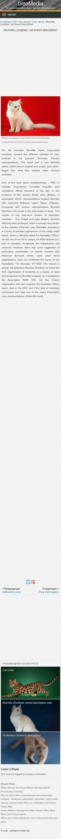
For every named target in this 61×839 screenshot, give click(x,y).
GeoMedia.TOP (8, 21)
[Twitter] (28, 582)
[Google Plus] (33, 582)
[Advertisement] (30, 64)
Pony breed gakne (49, 591)
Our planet (24, 21)
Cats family (38, 21)
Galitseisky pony (11, 591)
